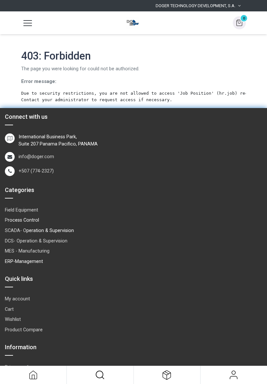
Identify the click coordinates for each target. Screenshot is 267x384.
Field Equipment (21, 210)
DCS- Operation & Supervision (36, 241)
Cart (9, 309)
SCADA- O (15, 230)
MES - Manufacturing (27, 251)
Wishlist (13, 319)
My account (17, 299)
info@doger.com (36, 156)
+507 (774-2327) (36, 171)
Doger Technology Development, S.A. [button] (195, 5)
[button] (100, 375)
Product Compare (24, 330)
